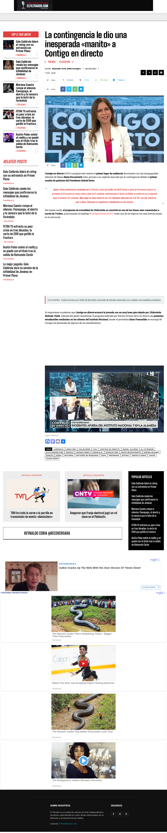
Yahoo (152, 455)
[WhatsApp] (155, 72)
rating (125, 455)
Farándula (21, 55)
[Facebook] (143, 72)
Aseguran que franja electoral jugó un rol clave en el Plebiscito (93, 515)
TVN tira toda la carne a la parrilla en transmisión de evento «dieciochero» (32, 515)
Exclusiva (21, 105)
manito (49, 455)
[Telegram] (161, 72)
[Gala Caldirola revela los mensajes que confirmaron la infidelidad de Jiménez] (8, 65)
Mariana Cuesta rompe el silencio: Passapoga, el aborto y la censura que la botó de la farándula (27, 92)
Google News (83, 452)
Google (69, 452)
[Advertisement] (104, 346)
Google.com (112, 452)
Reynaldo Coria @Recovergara (66, 68)
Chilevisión (84, 449)
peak (103, 455)
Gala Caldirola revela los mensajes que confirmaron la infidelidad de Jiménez (27, 68)
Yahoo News (52, 459)
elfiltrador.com (54, 452)
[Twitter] (149, 72)
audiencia (59, 449)
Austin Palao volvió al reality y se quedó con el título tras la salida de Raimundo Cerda (27, 141)
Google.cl (98, 452)
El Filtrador (147, 449)
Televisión (21, 151)
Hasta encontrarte (131, 452)
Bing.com (71, 449)
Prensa (52, 62)
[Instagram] (119, 814)
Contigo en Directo (110, 449)
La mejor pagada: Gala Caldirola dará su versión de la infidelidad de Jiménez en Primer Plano (20, 269)
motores (68, 455)
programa (114, 455)
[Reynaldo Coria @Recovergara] (15, 533)
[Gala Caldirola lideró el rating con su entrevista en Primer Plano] (8, 45)
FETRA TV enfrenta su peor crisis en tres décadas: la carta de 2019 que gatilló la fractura (26, 117)
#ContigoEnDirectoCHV (101, 213)
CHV (95, 449)
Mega (58, 455)
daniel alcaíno (130, 449)
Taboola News (139, 455)
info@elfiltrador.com (68, 823)
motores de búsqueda (87, 455)
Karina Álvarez (151, 452)
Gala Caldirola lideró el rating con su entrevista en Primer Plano (27, 46)
